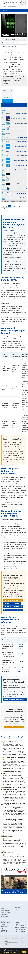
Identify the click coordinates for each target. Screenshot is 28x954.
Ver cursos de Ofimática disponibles (14, 727)
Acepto (23, 952)
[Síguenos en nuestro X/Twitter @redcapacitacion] (6, 931)
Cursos (2, 908)
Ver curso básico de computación (13, 606)
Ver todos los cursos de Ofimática (13, 600)
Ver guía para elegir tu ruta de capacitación (15, 699)
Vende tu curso (4, 916)
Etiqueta (5, 97)
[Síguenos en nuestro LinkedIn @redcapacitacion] (2, 930)
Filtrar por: (3, 88)
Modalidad (6, 94)
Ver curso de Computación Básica (13, 610)
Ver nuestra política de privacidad (9, 952)
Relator (16, 909)
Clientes (3, 924)
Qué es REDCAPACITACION (5, 922)
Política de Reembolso (20, 931)
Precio (5, 90)
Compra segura (4, 914)
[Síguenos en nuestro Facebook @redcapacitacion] (4, 930)
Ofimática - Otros (14, 42)
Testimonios (4, 926)
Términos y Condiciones (20, 927)
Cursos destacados (5, 910)
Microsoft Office (5, 42)
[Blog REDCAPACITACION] (14, 871)
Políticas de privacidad (20, 929)
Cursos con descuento (6, 912)
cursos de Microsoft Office (20, 646)
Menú (4, 10)
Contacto (17, 922)
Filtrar (7, 101)
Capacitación (18, 907)
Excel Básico (25, 179)
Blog (2, 928)
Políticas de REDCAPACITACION (19, 925)
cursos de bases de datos (20, 669)
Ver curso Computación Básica (12, 603)
